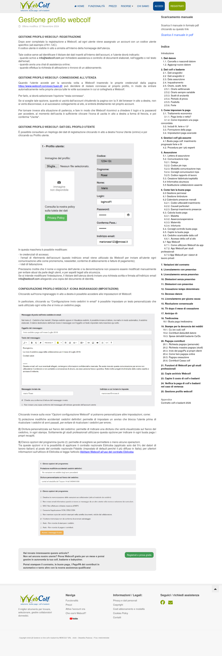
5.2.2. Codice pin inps (174, 165)
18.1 (164, 321)
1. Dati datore (168, 58)
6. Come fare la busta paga (176, 189)
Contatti (117, 617)
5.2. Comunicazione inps (174, 158)
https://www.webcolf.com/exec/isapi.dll (40, 86)
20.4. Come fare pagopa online (178, 354)
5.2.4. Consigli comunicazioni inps (181, 171)
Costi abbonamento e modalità (129, 608)
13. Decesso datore (171, 293)
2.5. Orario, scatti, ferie (174, 85)
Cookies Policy (120, 613)
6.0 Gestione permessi (174, 193)
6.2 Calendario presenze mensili (178, 199)
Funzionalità (96, 6)
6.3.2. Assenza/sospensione (177, 219)
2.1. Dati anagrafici (171, 72)
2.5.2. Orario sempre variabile (178, 92)
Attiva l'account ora (75, 608)
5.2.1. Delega (169, 162)
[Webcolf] (34, 4)
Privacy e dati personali (125, 600)
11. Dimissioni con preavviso (177, 284)
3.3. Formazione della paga (176, 129)
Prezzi (113, 6)
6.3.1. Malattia (170, 215)
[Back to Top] (215, 588)
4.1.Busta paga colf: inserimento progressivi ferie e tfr (178, 142)
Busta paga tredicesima (180, 321)
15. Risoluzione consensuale (177, 303)
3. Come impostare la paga (175, 110)
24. (163, 383)
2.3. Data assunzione (173, 79)
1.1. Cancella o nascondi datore (178, 61)
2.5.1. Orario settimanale (175, 89)
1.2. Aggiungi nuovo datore (177, 64)
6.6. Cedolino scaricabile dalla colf (179, 235)
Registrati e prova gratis (139, 555)
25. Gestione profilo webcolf (176, 391)
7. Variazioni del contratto (175, 264)
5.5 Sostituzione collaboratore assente (181, 184)
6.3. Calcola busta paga (174, 212)
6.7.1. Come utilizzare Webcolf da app (183, 245)
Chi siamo (143, 6)
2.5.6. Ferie (168, 105)
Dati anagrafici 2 (176, 76)
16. (163, 308)
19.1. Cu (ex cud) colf (173, 329)
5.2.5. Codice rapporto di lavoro (180, 175)
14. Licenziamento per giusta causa (180, 298)
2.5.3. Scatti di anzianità (175, 95)
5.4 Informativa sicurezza (175, 181)
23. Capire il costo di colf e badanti (180, 378)
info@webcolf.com (49, 58)
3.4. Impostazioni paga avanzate (178, 132)
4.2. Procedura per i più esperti (178, 147)
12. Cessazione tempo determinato (180, 289)
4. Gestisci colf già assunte (176, 137)
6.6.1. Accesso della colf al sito (178, 238)
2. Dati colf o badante (173, 69)
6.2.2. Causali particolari (175, 206)
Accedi (159, 6)
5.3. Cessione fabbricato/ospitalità (179, 178)
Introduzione (167, 53)
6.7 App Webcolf (171, 241)
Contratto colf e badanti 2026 (176, 402)
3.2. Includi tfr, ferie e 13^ (175, 126)
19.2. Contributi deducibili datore (178, 332)
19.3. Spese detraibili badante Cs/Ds (181, 336)
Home (80, 6)
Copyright (118, 604)
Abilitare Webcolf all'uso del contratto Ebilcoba (107, 452)
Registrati (177, 6)
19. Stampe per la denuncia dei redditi (182, 326)
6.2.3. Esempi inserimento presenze (181, 209)
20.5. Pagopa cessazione (175, 357)
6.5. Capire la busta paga (175, 232)
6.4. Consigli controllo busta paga (179, 228)
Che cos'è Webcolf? (76, 613)
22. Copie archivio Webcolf (176, 373)
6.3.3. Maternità (171, 222)
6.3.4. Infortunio (171, 225)
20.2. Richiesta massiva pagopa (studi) (182, 347)
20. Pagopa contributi (173, 341)
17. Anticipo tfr (169, 313)
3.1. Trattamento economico (176, 113)
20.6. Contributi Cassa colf (175, 360)
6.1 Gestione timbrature (175, 196)
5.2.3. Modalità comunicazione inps (181, 168)
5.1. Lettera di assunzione (175, 155)
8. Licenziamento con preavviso (178, 269)
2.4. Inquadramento (172, 82)
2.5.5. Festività (170, 102)
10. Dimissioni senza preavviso (178, 279)
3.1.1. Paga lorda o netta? (176, 116)
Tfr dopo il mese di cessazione (182, 308)
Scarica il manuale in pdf (177, 35)
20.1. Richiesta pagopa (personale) (180, 344)
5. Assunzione (169, 152)
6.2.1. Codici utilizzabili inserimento (180, 202)
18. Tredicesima (169, 318)
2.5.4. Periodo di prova (174, 98)
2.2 (164, 76)
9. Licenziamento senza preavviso (180, 274)
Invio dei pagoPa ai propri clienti (185, 350)
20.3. (165, 350)
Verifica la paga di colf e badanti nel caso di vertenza (181, 385)
